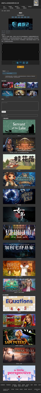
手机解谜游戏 (8, 384)
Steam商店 (9, 73)
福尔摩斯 (26, 385)
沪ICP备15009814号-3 (37, 390)
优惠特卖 (24, 8)
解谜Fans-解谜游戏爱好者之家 (10, 3)
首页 (2, 10)
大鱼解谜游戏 (2, 384)
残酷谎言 (35, 384)
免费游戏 (18, 8)
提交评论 (3, 111)
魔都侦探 (15, 385)
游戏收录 (21, 389)
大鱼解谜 (10, 6)
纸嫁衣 (32, 384)
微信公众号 (30, 389)
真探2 (5, 10)
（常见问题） (7, 71)
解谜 (16, 17)
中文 (28, 17)
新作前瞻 (11, 8)
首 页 (4, 6)
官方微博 (25, 389)
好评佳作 (30, 6)
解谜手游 (16, 6)
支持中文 (5, 8)
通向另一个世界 (21, 385)
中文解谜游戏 (14, 384)
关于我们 (12, 389)
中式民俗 (23, 6)
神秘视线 (23, 384)
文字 (19, 17)
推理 (22, 17)
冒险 (13, 17)
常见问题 (16, 389)
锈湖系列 (27, 384)
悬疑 (25, 17)
